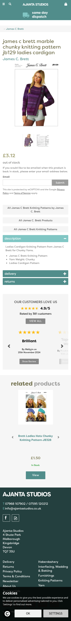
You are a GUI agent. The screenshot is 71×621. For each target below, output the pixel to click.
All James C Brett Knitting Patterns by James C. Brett (35, 209)
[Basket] (65, 4)
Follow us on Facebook (6, 518)
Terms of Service (22, 193)
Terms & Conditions (16, 576)
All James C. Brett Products (35, 220)
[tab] (35, 238)
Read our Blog (15, 518)
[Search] (10, 4)
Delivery (8, 562)
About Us (9, 586)
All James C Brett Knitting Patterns (35, 229)
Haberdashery (48, 562)
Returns (8, 567)
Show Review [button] (29, 361)
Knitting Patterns (50, 580)
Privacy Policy (12, 571)
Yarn (41, 585)
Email (6, 176)
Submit (60, 182)
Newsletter (10, 581)
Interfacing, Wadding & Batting (53, 569)
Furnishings (46, 575)
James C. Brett (16, 59)
